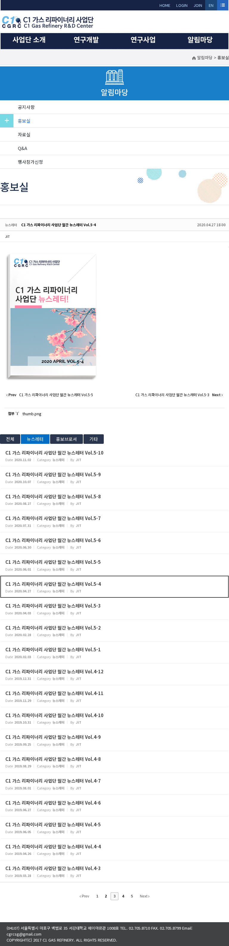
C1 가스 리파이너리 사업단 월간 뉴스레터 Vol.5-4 (58, 224)
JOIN (198, 5)
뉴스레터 (35, 439)
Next (144, 896)
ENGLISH (211, 6)
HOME (165, 5)
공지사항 (26, 107)
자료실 (24, 134)
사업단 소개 (29, 39)
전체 (10, 439)
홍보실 (24, 121)
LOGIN (182, 5)
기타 (93, 439)
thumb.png (32, 413)
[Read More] (114, 455)
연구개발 (86, 39)
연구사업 (143, 39)
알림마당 (200, 39)
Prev (85, 896)
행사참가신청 (30, 162)
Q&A (22, 148)
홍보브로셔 (66, 439)
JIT (7, 236)
